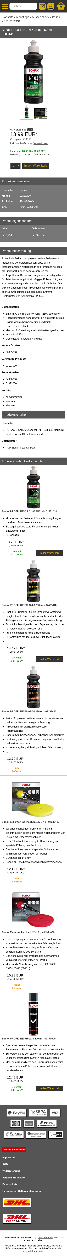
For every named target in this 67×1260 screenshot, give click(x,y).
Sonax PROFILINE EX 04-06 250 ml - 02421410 (29, 605)
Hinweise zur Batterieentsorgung (21, 1191)
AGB (5, 1164)
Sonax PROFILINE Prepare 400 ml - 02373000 (28, 1038)
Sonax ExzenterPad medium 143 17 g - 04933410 (30, 821)
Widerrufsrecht (11, 1170)
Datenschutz (9, 1184)
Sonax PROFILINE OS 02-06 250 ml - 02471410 (29, 511)
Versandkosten (41, 143)
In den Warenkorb (35, 165)
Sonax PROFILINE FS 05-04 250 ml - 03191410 (29, 711)
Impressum (8, 1157)
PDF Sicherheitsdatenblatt (20, 447)
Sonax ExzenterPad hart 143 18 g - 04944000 (28, 932)
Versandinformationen (33, 1251)
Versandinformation (13, 1177)
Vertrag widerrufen (14, 1149)
